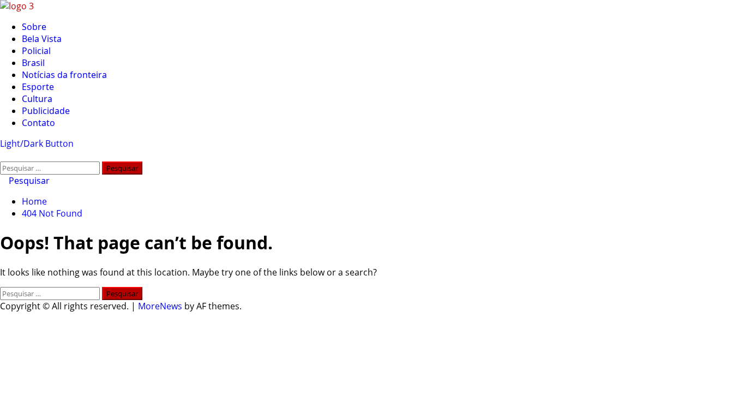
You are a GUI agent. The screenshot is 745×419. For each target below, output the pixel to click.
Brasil (33, 63)
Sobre (34, 27)
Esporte (38, 87)
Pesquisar (28, 181)
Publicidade (46, 111)
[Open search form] (3, 155)
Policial (36, 51)
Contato (38, 123)
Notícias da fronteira (64, 75)
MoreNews (160, 306)
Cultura (37, 99)
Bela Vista (42, 39)
